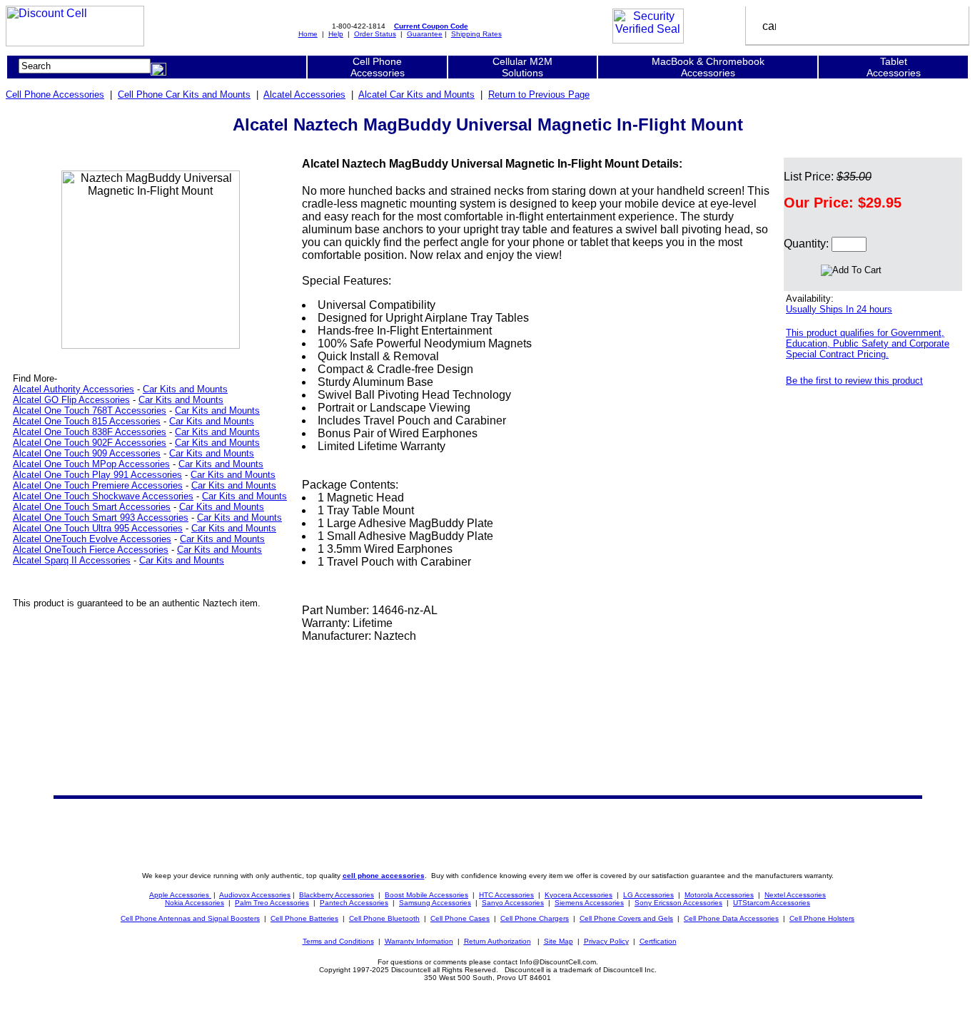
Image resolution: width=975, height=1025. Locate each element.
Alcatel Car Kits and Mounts (416, 94)
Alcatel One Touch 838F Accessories (89, 432)
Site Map (558, 941)
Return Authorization (497, 941)
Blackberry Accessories (336, 895)
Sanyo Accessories (513, 903)
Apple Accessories (180, 895)
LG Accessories (648, 895)
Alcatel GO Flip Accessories (71, 399)
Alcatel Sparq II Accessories (72, 560)
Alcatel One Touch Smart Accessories (92, 506)
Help (335, 34)
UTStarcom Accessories (771, 903)
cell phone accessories (384, 875)
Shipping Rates (476, 34)
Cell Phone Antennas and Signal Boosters (190, 918)
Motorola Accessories (719, 895)
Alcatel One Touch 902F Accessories (89, 442)
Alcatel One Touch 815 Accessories (87, 421)
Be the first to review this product (854, 380)
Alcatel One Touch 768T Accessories (89, 410)
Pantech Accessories (354, 903)
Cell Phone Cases (460, 918)
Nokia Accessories (194, 903)
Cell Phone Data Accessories (731, 918)
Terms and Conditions (338, 941)
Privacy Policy (606, 941)
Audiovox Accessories (255, 895)
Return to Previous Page (539, 94)
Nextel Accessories (795, 895)
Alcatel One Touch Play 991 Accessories (97, 474)
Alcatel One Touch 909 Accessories (87, 453)
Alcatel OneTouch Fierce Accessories (90, 549)
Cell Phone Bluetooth (384, 918)
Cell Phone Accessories (55, 94)
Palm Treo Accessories (272, 903)
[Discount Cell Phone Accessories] (75, 42)
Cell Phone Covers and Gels (626, 918)
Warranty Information (419, 941)
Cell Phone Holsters (821, 918)
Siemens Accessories (589, 903)
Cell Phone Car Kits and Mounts (184, 94)
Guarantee (425, 34)
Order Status (375, 34)
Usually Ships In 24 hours (839, 309)
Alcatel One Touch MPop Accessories (91, 464)
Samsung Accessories (435, 903)
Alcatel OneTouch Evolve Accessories (92, 539)
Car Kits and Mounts (185, 389)
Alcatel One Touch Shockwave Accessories (103, 496)
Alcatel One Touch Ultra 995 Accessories (98, 528)
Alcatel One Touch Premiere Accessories (98, 485)
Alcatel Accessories (304, 94)
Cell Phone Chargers (534, 918)
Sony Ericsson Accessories (678, 903)
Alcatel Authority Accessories (73, 389)
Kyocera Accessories (578, 895)
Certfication (658, 941)
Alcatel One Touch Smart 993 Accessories (100, 517)
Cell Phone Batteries (304, 918)
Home (308, 34)
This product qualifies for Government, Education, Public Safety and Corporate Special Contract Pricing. (867, 343)
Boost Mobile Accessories (426, 895)
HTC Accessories (506, 895)
